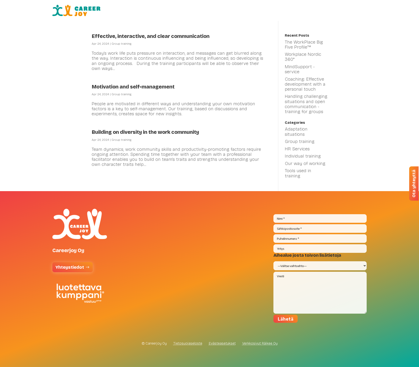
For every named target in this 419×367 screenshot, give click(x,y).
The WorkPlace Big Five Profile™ (304, 44)
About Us (347, 10)
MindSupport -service (300, 69)
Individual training (303, 156)
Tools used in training (298, 173)
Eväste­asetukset (222, 343)
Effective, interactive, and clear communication (151, 36)
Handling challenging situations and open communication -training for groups (306, 103)
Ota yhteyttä (413, 183)
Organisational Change (310, 10)
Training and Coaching (261, 10)
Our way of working (305, 163)
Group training (121, 44)
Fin (364, 10)
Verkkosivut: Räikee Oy (260, 343)
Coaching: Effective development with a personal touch (305, 84)
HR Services (222, 10)
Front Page (195, 10)
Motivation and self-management (134, 87)
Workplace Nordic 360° (303, 56)
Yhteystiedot (69, 267)
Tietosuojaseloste (187, 343)
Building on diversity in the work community (145, 132)
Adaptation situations (296, 131)
